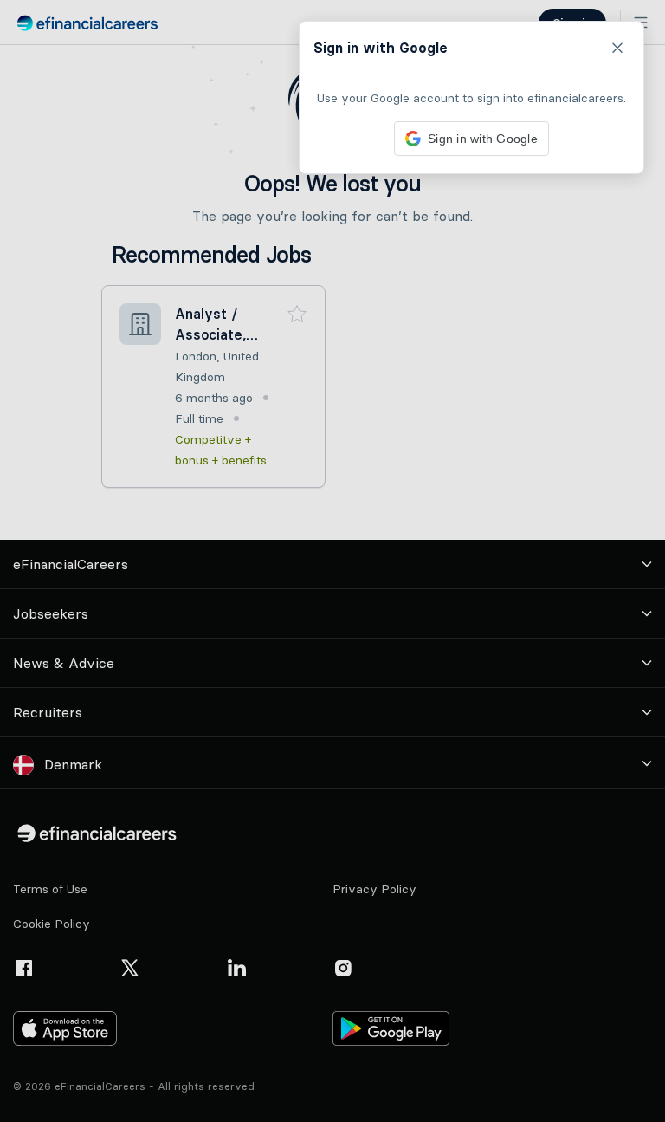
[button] (332, 561)
